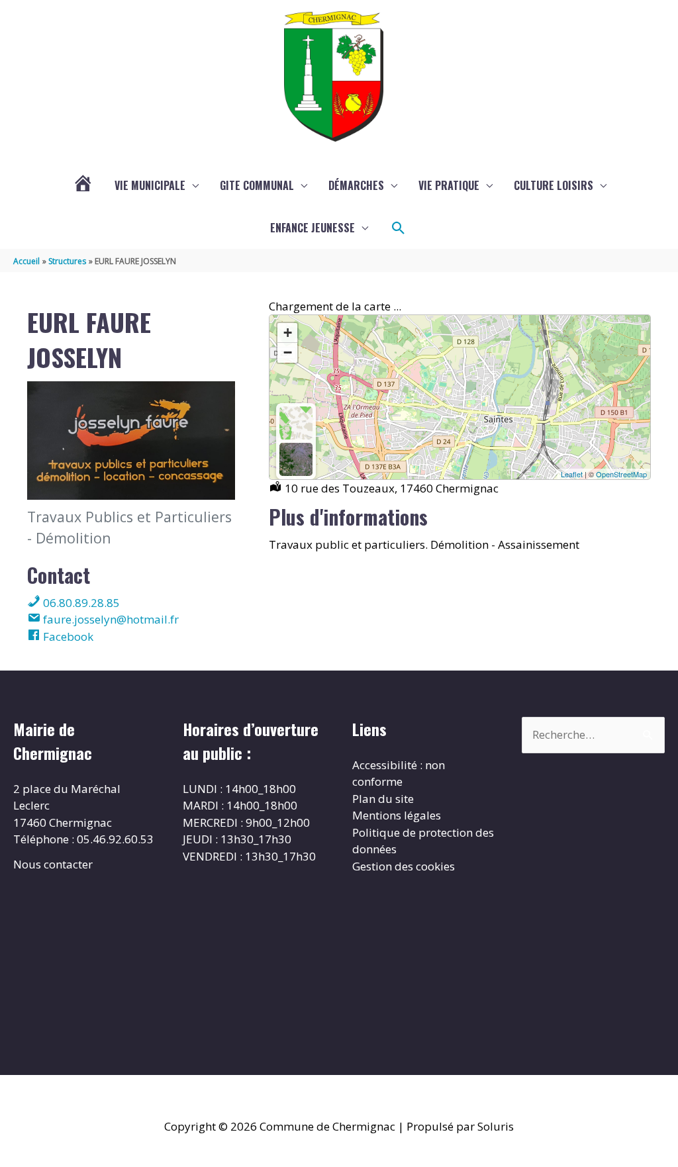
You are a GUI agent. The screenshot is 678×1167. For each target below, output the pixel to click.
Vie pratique (448, 185)
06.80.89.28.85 (80, 602)
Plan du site (383, 798)
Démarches (356, 185)
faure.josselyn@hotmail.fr (109, 619)
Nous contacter (53, 864)
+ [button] (287, 332)
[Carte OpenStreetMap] (296, 423)
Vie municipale (150, 185)
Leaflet (572, 474)
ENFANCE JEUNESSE (312, 228)
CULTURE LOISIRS (553, 185)
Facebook (66, 636)
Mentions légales (396, 815)
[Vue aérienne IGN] (296, 459)
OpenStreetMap (621, 474)
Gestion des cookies (403, 866)
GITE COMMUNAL (257, 185)
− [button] (287, 352)
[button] (398, 228)
